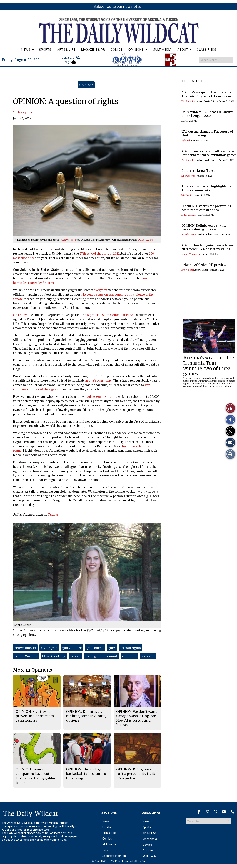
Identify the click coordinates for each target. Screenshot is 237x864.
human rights (130, 647)
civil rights (49, 647)
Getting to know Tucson (199, 170)
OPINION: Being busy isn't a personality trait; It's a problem (135, 773)
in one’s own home (98, 380)
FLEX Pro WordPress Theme (115, 861)
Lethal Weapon (25, 656)
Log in (142, 861)
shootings (129, 656)
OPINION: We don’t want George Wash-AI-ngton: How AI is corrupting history (136, 718)
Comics (117, 49)
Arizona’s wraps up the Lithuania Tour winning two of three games (206, 94)
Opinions (135, 49)
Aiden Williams (188, 214)
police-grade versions (101, 396)
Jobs (105, 850)
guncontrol (95, 647)
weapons (148, 656)
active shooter (25, 647)
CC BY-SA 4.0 (145, 239)
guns (112, 647)
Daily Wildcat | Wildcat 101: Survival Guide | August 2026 (208, 114)
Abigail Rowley (188, 234)
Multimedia (161, 49)
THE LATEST (192, 81)
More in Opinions (32, 670)
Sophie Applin (22, 112)
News (25, 49)
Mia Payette (187, 195)
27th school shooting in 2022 (100, 253)
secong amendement (101, 656)
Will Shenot (187, 101)
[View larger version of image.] (87, 180)
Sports (45, 49)
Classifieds (206, 49)
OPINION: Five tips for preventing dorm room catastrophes (206, 208)
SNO (134, 861)
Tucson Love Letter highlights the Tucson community (206, 188)
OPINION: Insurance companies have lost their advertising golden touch (36, 776)
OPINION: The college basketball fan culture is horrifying (86, 773)
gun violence (72, 647)
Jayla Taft (186, 140)
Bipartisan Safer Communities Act (111, 315)
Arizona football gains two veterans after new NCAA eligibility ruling (208, 247)
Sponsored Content (114, 855)
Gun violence (68, 239)
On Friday (20, 315)
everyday (100, 290)
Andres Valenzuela (190, 254)
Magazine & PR (93, 49)
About (182, 49)
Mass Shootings (54, 656)
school (76, 656)
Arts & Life (66, 49)
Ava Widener (187, 269)
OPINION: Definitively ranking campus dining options (203, 227)
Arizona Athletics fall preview (203, 265)
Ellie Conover (188, 175)
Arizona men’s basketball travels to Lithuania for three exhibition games (209, 153)
